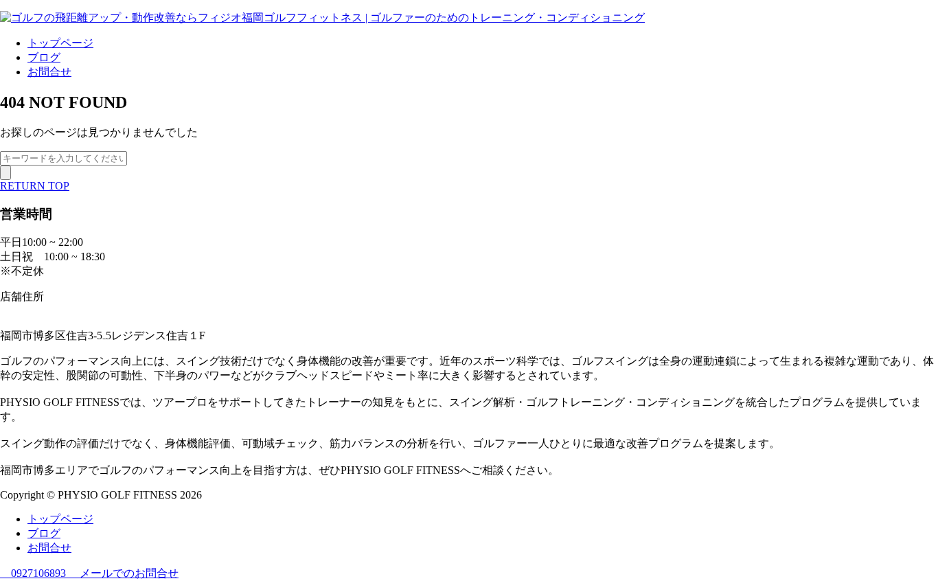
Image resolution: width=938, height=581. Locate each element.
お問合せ (49, 72)
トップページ (60, 43)
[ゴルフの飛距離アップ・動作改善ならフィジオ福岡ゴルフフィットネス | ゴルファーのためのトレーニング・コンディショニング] (322, 17)
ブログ (43, 57)
